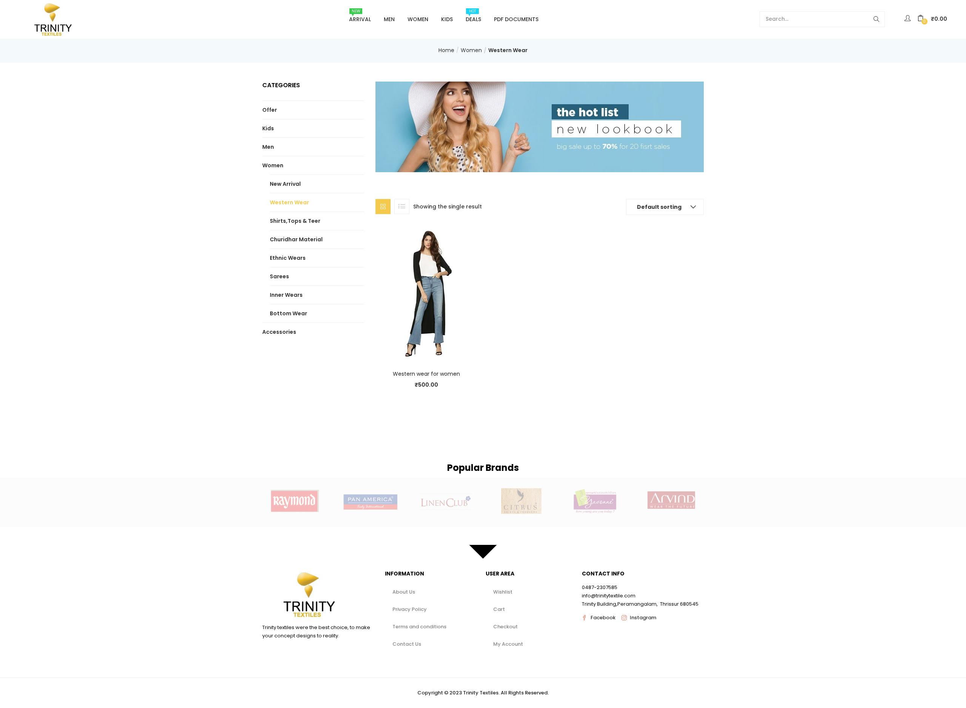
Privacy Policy (409, 609)
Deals (473, 15)
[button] (932, 19)
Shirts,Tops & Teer (295, 221)
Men (389, 19)
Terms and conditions (419, 626)
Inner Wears (286, 295)
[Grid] (383, 206)
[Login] (908, 19)
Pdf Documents (516, 19)
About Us (403, 591)
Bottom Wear (288, 313)
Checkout (505, 626)
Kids (447, 19)
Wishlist (502, 591)
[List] (401, 206)
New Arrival (285, 184)
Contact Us (406, 644)
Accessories (279, 332)
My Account (508, 644)
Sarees (279, 276)
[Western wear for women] (426, 294)
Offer (269, 110)
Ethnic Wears (288, 258)
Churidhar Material (296, 239)
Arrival (360, 15)
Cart (499, 609)
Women (418, 19)
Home (446, 50)
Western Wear (289, 202)
